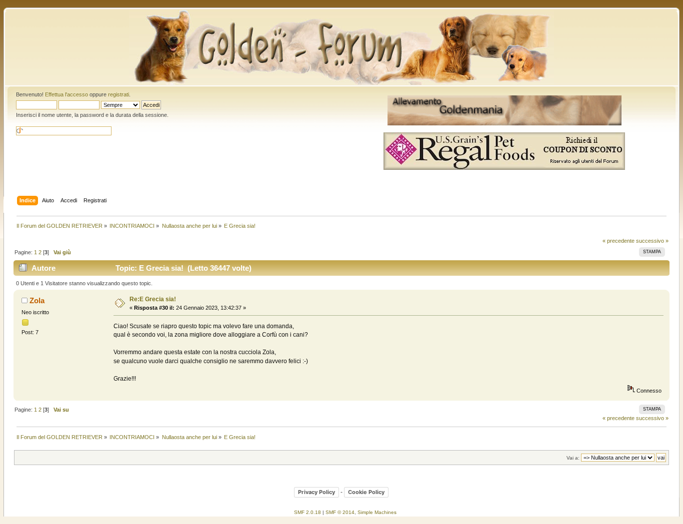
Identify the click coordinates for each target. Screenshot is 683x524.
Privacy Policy (316, 492)
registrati (118, 94)
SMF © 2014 (340, 512)
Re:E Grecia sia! (153, 299)
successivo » (652, 241)
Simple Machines (377, 512)
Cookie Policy (366, 492)
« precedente (618, 241)
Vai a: (573, 458)
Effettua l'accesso (66, 94)
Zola (37, 300)
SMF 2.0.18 (307, 512)
